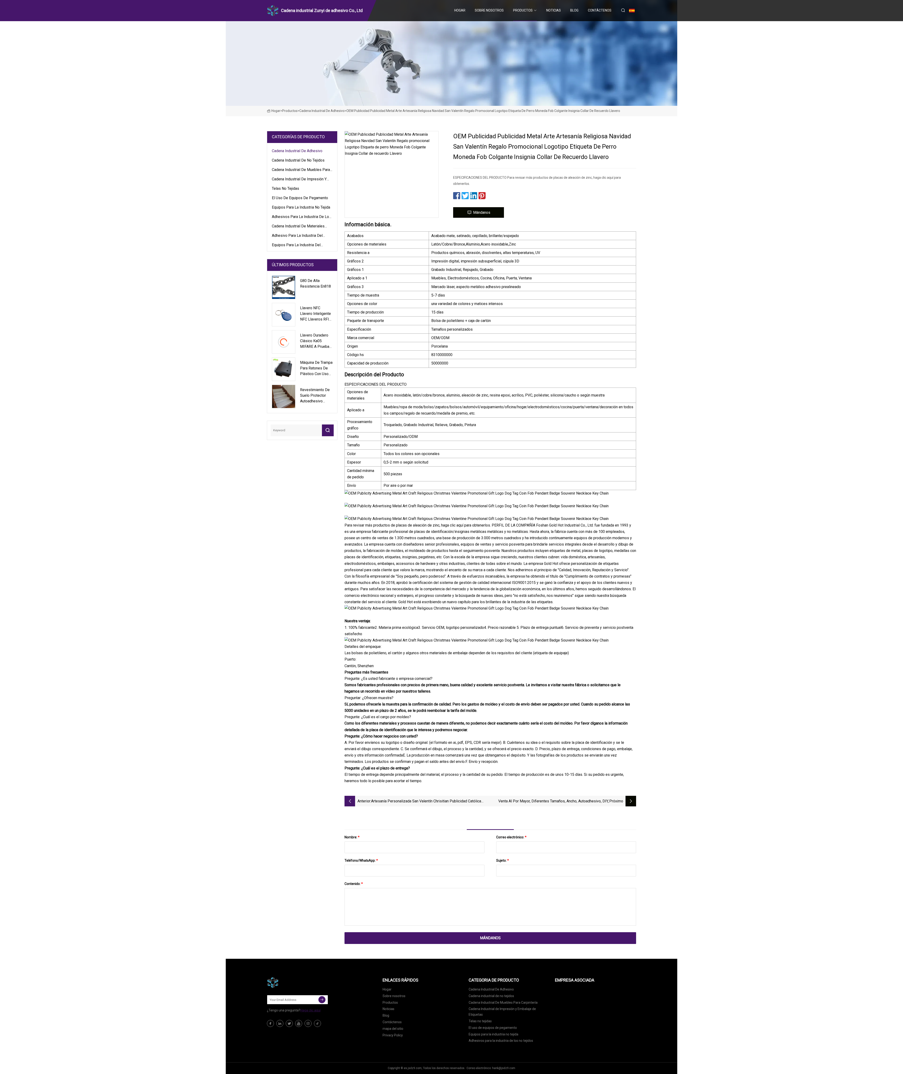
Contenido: (354, 884)
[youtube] (298, 1023)
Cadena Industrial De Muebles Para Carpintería (301, 170)
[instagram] (308, 1023)
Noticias (553, 10)
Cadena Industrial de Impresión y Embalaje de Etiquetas (299, 180)
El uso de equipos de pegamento (300, 198)
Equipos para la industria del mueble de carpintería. (296, 246)
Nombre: (352, 837)
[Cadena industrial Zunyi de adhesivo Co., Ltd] (290, 982)
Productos (523, 10)
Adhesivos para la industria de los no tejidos (301, 217)
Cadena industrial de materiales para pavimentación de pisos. (298, 227)
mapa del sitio (393, 1028)
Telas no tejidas (285, 188)
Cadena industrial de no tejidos (298, 160)
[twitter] (289, 1023)
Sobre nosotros (489, 10)
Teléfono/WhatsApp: (361, 860)
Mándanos (481, 212)
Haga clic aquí (310, 1010)
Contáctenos (599, 10)
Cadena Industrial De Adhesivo (322, 111)
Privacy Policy (393, 1035)
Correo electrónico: (511, 837)
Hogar (459, 10)
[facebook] (270, 1023)
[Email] (321, 999)
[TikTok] (317, 1023)
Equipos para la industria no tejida (301, 207)
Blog (574, 10)
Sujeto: (502, 860)
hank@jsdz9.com (503, 1068)
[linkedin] (279, 1023)
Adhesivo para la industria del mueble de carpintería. (297, 236)
